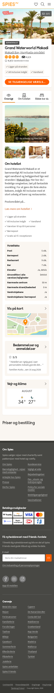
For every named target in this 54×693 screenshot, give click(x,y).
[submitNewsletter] (49, 557)
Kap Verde (33, 631)
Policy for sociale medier (36, 488)
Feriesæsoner (9, 616)
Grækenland (34, 626)
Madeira (32, 641)
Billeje (5, 636)
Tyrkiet (31, 656)
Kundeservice (34, 464)
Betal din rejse (9, 606)
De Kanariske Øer (36, 611)
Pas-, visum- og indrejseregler (35, 480)
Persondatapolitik (22, 684)
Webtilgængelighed (37, 494)
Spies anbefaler (10, 666)
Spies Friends (9, 671)
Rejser (5, 611)
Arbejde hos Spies (11, 477)
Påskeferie (7, 656)
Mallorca (32, 646)
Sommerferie (9, 646)
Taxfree (6, 631)
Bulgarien (33, 636)
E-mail (5, 552)
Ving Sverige (46, 684)
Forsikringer (8, 626)
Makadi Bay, (12, 52)
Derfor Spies (8, 486)
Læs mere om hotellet (17, 209)
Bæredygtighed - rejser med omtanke (13, 470)
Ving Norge (36, 684)
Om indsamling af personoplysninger (21, 565)
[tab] (8, 97)
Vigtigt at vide (34, 469)
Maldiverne (33, 621)
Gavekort (7, 641)
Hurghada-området (32, 52)
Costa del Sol (34, 616)
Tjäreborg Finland (17, 688)
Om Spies (7, 464)
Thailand (32, 651)
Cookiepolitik (8, 684)
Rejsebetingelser (36, 474)
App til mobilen (10, 585)
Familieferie (8, 621)
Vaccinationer (35, 499)
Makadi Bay (23, 179)
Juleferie (6, 661)
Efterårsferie (8, 651)
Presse (5, 481)
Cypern (31, 606)
